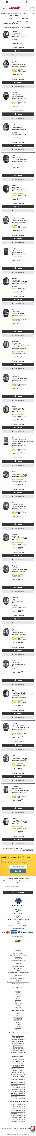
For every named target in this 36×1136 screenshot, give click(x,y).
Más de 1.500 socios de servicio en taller (18, 919)
